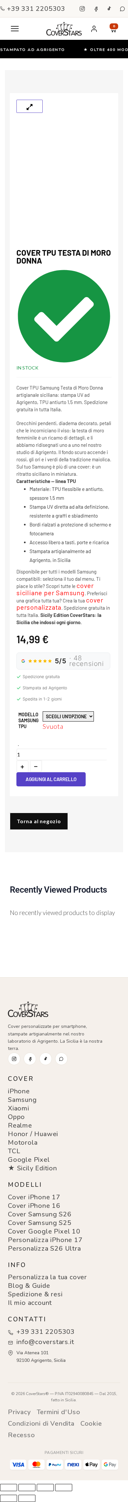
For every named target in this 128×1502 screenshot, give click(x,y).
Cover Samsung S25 (40, 1223)
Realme (20, 1125)
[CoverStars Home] (64, 29)
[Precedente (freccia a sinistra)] (8, 1498)
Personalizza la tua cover (47, 1277)
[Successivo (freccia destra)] (26, 1498)
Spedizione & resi (35, 1294)
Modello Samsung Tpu (28, 720)
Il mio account (30, 1303)
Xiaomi (18, 1108)
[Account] (94, 28)
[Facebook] (95, 8)
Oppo (16, 1117)
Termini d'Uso (58, 1412)
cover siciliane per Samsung (55, 589)
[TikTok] (109, 8)
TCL (14, 1151)
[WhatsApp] (122, 8)
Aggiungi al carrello (51, 779)
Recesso (21, 1435)
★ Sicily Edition (32, 1168)
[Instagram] (82, 8)
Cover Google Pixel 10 (44, 1231)
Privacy (19, 1412)
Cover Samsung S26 (40, 1214)
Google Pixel (29, 1159)
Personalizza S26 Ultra (44, 1248)
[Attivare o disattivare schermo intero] (26, 1487)
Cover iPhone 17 (34, 1197)
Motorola (22, 1142)
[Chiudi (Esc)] (63, 1487)
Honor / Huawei (33, 1134)
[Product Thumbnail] (29, 106)
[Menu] (15, 29)
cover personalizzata (59, 603)
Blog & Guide (29, 1285)
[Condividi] (45, 1487)
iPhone (19, 1091)
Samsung (22, 1100)
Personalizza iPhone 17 (45, 1240)
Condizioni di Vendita (41, 1423)
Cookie (91, 1423)
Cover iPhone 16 (34, 1206)
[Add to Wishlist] (18, 745)
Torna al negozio (39, 821)
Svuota (53, 726)
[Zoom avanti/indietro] (8, 1487)
